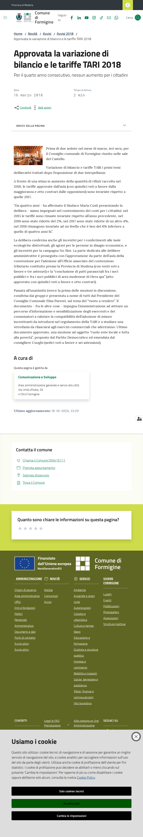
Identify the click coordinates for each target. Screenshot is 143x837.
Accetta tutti (71, 803)
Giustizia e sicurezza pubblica (86, 652)
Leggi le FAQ (52, 720)
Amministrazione (29, 579)
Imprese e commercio (80, 664)
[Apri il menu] (5, 17)
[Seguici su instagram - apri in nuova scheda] (92, 17)
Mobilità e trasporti (85, 673)
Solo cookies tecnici (71, 791)
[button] (137, 17)
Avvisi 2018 (65, 33)
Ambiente (80, 590)
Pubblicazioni (111, 606)
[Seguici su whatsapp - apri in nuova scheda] (115, 17)
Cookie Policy (86, 777)
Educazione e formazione (82, 640)
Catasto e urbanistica (80, 617)
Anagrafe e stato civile (84, 599)
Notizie (48, 590)
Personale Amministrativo (24, 623)
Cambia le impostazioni (71, 816)
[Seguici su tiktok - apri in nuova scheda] (100, 17)
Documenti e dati (25, 631)
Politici (19, 614)
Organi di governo (25, 590)
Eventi (107, 600)
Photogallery (111, 612)
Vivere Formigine (111, 581)
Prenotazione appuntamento (53, 727)
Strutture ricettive (114, 624)
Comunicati (51, 596)
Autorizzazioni (82, 608)
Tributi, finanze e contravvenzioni (84, 694)
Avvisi (47, 33)
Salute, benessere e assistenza (86, 682)
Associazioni (110, 618)
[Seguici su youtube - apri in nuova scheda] (85, 17)
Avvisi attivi (22, 643)
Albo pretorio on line (86, 720)
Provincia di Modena (22, 5)
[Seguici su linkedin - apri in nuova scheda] (77, 17)
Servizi (85, 579)
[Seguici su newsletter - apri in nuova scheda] (107, 17)
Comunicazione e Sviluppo (37, 377)
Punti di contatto (25, 637)
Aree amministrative (27, 596)
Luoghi (107, 594)
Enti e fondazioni (25, 608)
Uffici (18, 602)
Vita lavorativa (83, 703)
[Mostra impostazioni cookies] (139, 418)
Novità (32, 33)
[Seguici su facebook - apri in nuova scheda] (70, 17)
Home (18, 33)
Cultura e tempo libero (84, 628)
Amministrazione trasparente (84, 727)
